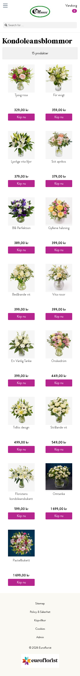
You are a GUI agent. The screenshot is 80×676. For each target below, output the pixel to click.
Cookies (40, 629)
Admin (40, 637)
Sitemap (40, 603)
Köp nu (21, 117)
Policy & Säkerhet (40, 612)
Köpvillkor (40, 620)
